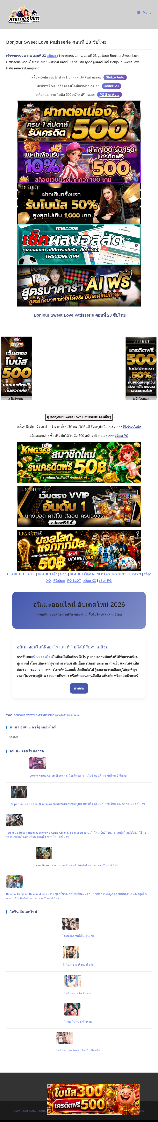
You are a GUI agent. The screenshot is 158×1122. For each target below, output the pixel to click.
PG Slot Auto (110, 94)
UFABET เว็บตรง (82, 574)
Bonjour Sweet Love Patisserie (34, 715)
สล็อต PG (105, 580)
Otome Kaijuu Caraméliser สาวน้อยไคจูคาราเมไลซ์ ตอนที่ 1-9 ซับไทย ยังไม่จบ (78, 775)
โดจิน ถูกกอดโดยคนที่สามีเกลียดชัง (78, 1050)
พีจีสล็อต (59, 580)
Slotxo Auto (115, 77)
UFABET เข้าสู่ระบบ (52, 574)
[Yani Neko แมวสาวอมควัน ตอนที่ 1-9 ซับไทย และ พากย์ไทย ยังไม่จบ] (78, 853)
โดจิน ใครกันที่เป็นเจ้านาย (78, 936)
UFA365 (29, 574)
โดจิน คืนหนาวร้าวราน (78, 1021)
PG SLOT (119, 574)
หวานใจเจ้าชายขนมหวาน (67, 715)
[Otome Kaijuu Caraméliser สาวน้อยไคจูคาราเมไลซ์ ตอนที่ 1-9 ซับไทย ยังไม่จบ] (78, 763)
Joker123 (111, 86)
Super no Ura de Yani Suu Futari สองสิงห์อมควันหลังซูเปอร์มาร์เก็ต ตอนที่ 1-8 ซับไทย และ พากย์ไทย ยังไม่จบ (78, 804)
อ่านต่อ (79, 688)
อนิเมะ (52, 55)
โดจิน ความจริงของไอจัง (78, 964)
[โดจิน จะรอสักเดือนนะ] (78, 981)
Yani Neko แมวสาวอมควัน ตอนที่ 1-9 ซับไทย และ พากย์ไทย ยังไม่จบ (78, 865)
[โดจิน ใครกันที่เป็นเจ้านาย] (78, 924)
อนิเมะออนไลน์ (42, 657)
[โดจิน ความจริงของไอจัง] (78, 952)
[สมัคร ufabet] (79, 203)
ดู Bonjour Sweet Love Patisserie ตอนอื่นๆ (79, 417)
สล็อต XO (89, 580)
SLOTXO (103, 574)
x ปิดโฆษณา (141, 398)
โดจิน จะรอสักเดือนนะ (78, 993)
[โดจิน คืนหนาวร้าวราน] (78, 1009)
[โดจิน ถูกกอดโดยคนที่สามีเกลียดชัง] (78, 1038)
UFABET (14, 574)
